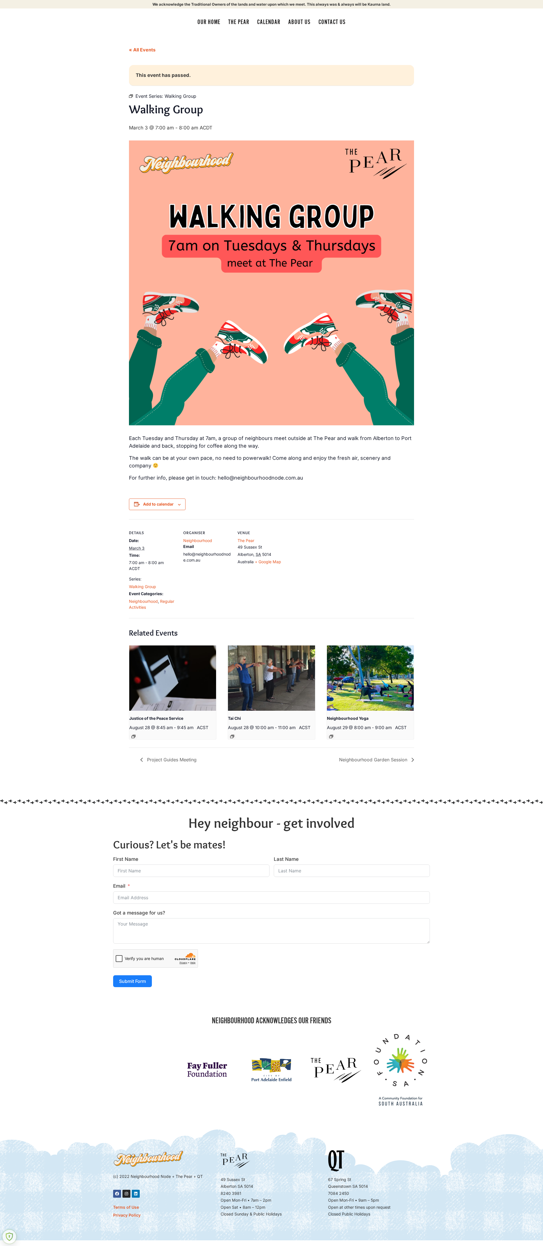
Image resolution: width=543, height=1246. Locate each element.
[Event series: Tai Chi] (232, 736)
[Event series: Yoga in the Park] (331, 736)
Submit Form (132, 981)
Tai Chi (234, 718)
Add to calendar (158, 504)
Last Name (286, 859)
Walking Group (142, 586)
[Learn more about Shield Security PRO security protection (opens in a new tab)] (9, 1236)
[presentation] (172, 677)
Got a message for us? (139, 913)
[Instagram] (126, 1194)
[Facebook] (117, 1194)
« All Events (142, 50)
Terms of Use (126, 1207)
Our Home (208, 22)
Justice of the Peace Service (156, 718)
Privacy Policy (127, 1215)
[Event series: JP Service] (133, 736)
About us (299, 22)
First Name (125, 859)
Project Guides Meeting (171, 759)
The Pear (238, 22)
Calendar (268, 22)
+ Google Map (268, 561)
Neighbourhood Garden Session (374, 759)
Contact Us (332, 22)
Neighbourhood (143, 601)
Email (119, 886)
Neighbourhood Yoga (348, 718)
